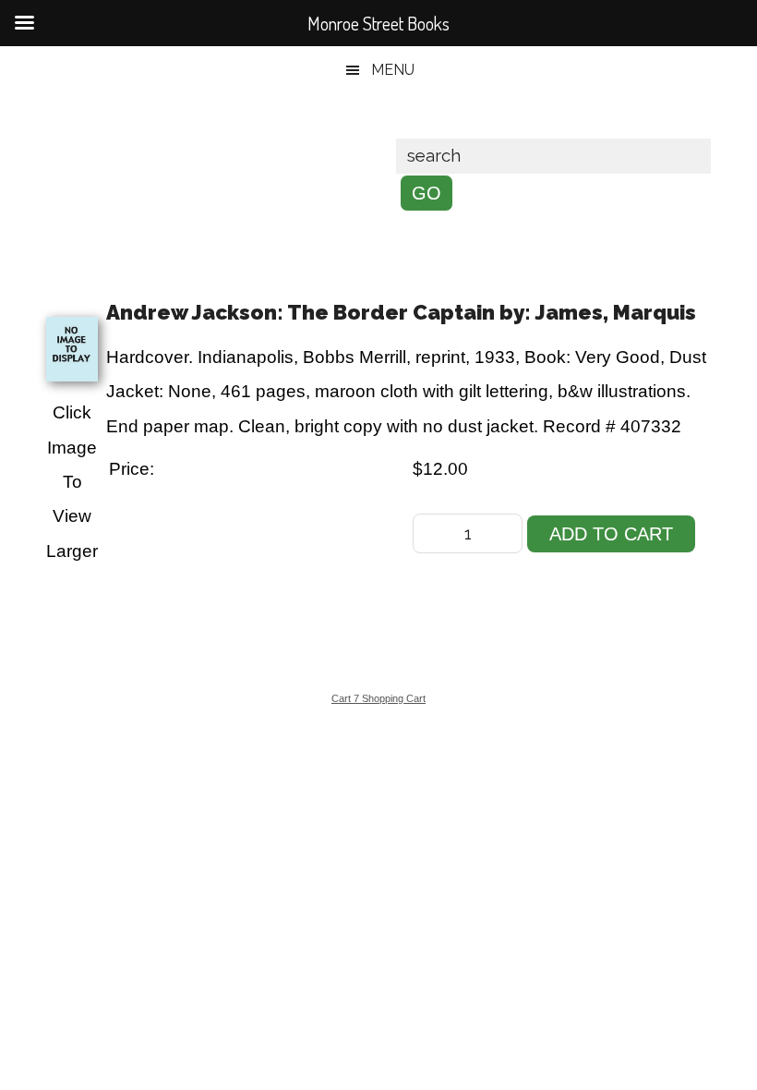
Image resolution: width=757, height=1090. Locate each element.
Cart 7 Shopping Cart (378, 698)
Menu (393, 70)
